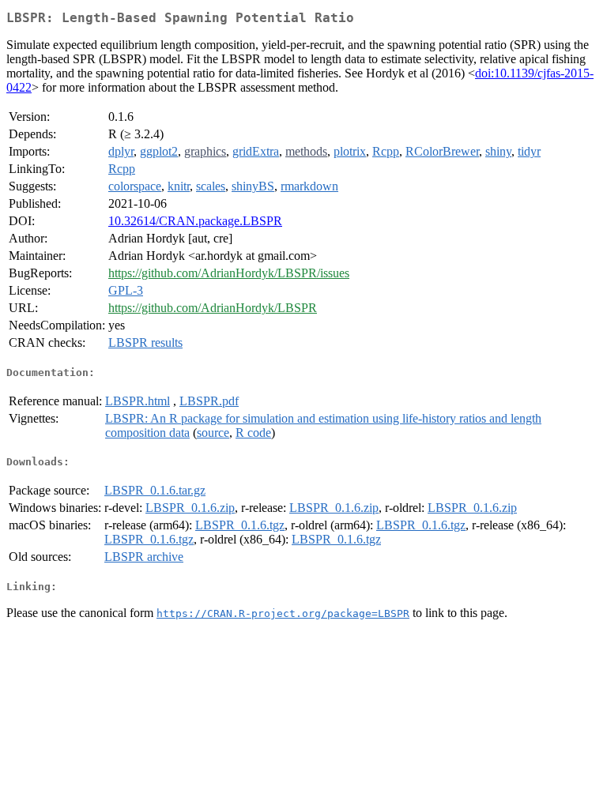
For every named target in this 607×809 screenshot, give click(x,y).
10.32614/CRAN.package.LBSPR (195, 221)
